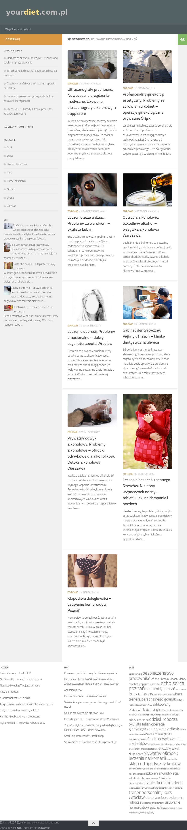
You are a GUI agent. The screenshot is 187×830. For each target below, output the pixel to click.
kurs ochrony (141, 693)
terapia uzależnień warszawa (141, 788)
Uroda (10, 197)
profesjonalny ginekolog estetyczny (144, 749)
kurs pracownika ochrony (164, 695)
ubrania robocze (158, 797)
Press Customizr (41, 827)
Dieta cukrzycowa (17, 164)
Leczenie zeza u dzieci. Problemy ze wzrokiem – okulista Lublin (89, 223)
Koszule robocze (9, 691)
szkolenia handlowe (137, 769)
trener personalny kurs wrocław (150, 795)
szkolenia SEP (175, 769)
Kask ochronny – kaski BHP (15, 673)
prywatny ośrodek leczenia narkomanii (153, 756)
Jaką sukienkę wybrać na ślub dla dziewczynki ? (26, 704)
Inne (9, 172)
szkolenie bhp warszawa (143, 778)
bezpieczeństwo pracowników (151, 675)
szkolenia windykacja (162, 773)
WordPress (15, 827)
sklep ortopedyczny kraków (155, 763)
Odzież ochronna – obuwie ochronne (31, 287)
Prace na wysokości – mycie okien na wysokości (91, 673)
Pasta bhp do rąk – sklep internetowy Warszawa (91, 719)
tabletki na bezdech (164, 782)
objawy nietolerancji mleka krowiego (165, 715)
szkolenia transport (137, 774)
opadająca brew (73, 690)
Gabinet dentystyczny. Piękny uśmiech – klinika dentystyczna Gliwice (144, 336)
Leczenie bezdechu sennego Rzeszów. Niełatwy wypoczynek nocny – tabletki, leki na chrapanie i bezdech (146, 491)
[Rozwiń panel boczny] (182, 39)
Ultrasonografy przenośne (153, 803)
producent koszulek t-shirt (15, 698)
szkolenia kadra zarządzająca (157, 769)
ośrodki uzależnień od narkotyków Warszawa (167, 744)
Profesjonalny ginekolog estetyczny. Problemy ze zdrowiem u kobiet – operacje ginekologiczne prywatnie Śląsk (143, 106)
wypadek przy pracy (146, 813)
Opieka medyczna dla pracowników (29, 244)
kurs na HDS (181, 689)
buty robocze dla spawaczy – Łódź (19, 710)
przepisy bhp (172, 759)
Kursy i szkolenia (16, 181)
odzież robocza (163, 719)
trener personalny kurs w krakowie (167, 788)
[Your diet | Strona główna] (37, 12)
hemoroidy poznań (160, 688)
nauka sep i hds (142, 715)
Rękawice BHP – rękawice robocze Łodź (22, 722)
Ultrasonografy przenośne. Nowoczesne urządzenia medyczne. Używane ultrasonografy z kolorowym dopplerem (92, 101)
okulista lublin (140, 724)
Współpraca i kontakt (18, 29)
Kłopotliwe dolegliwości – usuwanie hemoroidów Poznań (89, 604)
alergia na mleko (135, 674)
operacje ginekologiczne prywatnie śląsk (154, 726)
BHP (9, 147)
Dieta (10, 155)
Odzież (11, 189)
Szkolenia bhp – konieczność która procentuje (90, 742)
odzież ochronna (139, 719)
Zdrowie (73, 83)
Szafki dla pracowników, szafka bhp (32, 225)
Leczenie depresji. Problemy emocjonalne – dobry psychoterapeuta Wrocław (91, 337)
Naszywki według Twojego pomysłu (20, 685)
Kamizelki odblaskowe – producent (20, 716)
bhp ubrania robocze (166, 679)
